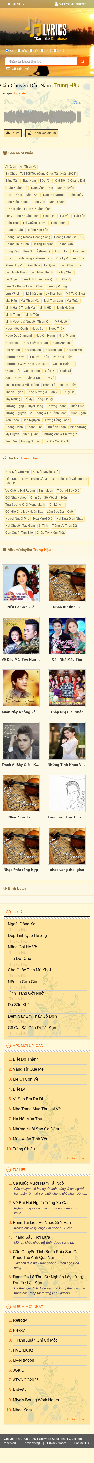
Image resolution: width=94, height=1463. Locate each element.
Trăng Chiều (24, 1149)
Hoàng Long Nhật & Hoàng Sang (27, 237)
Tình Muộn (46, 490)
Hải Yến (79, 216)
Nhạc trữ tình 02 (67, 607)
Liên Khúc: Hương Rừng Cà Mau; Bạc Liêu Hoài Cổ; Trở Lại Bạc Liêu (46, 481)
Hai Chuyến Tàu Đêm (20, 525)
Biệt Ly (19, 1089)
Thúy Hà (69, 392)
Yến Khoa (12, 420)
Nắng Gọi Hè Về (22, 947)
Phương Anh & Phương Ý (59, 434)
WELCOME (72, 4)
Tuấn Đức (77, 406)
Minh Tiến (32, 314)
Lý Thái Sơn (54, 293)
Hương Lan (61, 251)
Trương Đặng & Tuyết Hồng (24, 406)
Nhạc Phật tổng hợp (21, 870)
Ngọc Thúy (56, 328)
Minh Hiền (46, 307)
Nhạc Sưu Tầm (20, 817)
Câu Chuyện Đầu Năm (25, 85)
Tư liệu (20, 1170)
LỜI (35, 51)
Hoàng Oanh (14, 427)
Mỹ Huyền (62, 321)
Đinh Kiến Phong (17, 202)
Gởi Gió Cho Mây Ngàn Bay (24, 511)
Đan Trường (13, 195)
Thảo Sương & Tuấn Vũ (43, 392)
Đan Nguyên (65, 188)
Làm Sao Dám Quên (61, 511)
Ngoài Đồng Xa (21, 924)
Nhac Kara (22, 1410)
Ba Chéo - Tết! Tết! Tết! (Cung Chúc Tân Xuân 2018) (40, 173)
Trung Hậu (66, 85)
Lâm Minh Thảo (16, 272)
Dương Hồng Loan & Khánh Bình (28, 209)
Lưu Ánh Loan (56, 427)
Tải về (15, 133)
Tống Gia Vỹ (44, 399)
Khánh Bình (35, 427)
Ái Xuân (10, 166)
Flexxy (19, 1330)
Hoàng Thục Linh (17, 244)
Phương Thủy (62, 357)
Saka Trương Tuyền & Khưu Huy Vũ (29, 378)
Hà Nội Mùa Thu (27, 1119)
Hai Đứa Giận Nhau (69, 518)
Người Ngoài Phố (17, 518)
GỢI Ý (18, 912)
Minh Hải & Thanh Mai (20, 307)
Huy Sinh (79, 251)
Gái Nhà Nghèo (16, 497)
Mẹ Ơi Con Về (25, 1079)
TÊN (24, 51)
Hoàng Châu (14, 230)
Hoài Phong (59, 223)
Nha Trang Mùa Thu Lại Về (37, 1109)
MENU (17, 4)
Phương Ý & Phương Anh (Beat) (27, 364)
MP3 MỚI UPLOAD (28, 1046)
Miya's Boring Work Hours (36, 1400)
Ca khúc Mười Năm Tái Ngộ (38, 1183)
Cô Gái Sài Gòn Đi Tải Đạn (32, 1028)
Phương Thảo (39, 357)
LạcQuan (50, 265)
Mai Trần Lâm (53, 300)
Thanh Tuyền (14, 392)
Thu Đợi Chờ (20, 958)
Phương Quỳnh (15, 357)
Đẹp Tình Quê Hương (27, 935)
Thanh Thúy (67, 385)
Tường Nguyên (15, 413)
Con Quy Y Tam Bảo (19, 532)
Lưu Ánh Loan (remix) (37, 279)
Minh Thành (13, 314)
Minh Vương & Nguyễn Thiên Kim (28, 321)
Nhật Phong (67, 335)
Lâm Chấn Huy (70, 265)
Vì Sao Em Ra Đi (28, 1099)
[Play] (9, 103)
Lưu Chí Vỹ (63, 279)
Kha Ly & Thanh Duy (70, 258)
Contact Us (81, 1443)
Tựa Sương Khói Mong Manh (25, 504)
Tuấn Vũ (11, 441)
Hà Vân (65, 216)
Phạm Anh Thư (62, 343)
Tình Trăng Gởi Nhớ (26, 993)
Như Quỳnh (31, 434)
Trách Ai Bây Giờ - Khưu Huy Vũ (21, 765)
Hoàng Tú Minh (43, 244)
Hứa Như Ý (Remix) (36, 251)
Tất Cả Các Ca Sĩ (57, 441)
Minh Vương (78, 427)
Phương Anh (32, 350)
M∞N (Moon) (24, 1360)
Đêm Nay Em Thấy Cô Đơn (32, 1016)
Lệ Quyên (12, 279)
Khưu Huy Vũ (14, 265)
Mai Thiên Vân (30, 300)
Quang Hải (12, 371)
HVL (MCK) (23, 1350)
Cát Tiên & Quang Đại (70, 180)
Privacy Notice (57, 1443)
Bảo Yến (45, 180)
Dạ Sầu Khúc (20, 1005)
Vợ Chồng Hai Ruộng (20, 490)
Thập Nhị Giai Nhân (67, 712)
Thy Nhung (12, 399)
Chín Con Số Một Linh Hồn (48, 497)
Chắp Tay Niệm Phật (51, 532)
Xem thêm (78, 1158)
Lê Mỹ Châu (65, 272)
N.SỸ (60, 51)
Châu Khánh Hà (16, 188)
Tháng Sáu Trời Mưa (31, 1237)
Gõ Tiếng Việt (20, 69)
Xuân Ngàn (78, 413)
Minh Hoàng (65, 307)
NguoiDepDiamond (18, 335)
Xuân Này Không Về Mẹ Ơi (21, 712)
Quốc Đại (50, 371)
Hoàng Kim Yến (37, 230)
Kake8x (19, 1390)
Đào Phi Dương (54, 195)
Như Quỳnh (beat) (35, 343)
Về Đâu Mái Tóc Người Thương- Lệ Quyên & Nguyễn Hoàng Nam (21, 659)
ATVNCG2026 (26, 1380)
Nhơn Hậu (12, 343)
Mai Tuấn (73, 300)
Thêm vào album (44, 133)
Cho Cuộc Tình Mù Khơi (29, 970)
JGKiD (19, 1370)
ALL (12, 51)
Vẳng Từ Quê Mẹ (28, 1069)
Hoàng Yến (65, 244)
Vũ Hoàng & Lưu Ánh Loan (48, 413)
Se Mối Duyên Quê (45, 472)
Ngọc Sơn (38, 328)
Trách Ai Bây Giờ (68, 490)
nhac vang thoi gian (67, 870)
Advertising (32, 1443)
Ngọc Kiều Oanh (16, 328)
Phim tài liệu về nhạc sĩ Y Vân (42, 1222)
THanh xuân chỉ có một (35, 1340)
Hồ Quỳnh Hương (35, 223)
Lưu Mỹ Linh (13, 293)
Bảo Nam (29, 180)
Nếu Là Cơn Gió (21, 607)
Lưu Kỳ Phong (57, 286)
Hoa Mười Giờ (43, 518)
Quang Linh (32, 371)
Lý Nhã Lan (34, 293)
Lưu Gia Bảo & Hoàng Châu (24, 286)
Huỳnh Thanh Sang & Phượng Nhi (28, 258)
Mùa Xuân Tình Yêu (30, 1139)
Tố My (28, 399)
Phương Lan (53, 350)
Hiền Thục (12, 223)
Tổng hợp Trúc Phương (67, 817)
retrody (20, 1320)
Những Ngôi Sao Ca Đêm (36, 1129)
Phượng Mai (74, 350)
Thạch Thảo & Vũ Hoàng (22, 385)
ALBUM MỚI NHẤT (28, 1307)
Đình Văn (38, 202)
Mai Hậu (11, 300)
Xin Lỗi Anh (56, 504)
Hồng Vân (12, 251)
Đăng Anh (32, 195)
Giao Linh (49, 216)
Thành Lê (49, 385)
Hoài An (20, 93)
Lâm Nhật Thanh (41, 272)
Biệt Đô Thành (26, 1059)
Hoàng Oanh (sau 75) (69, 237)
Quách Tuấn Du (63, 364)
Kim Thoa (33, 265)
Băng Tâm (12, 180)
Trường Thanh (57, 406)
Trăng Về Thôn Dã (64, 525)
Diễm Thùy (75, 195)
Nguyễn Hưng (45, 335)
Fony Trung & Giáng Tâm (22, 216)
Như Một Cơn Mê (17, 472)
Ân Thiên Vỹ (28, 166)
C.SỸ (47, 51)
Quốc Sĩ (65, 371)
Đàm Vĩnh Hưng (42, 188)
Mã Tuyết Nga (75, 293)
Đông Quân (57, 202)
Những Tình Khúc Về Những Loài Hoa (67, 765)
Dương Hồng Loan (56, 420)
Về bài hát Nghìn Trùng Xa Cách (42, 1203)
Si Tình (43, 525)
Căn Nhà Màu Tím (67, 659)
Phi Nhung (12, 350)
